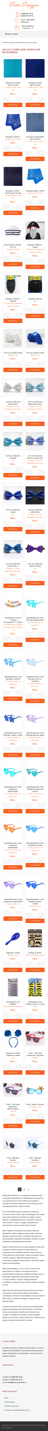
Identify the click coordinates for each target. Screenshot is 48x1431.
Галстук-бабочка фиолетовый (35, 565)
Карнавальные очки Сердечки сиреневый (12, 900)
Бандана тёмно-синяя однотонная (13, 192)
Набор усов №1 (35, 953)
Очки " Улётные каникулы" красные (35, 1054)
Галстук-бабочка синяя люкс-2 (13, 565)
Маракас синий (13, 953)
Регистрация (10, 1402)
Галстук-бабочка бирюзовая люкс (35, 403)
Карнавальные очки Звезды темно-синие (13, 734)
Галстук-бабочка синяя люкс (35, 511)
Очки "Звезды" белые (13, 1159)
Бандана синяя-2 (12, 137)
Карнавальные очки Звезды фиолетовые (35, 734)
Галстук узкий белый (13, 353)
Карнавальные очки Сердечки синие (35, 844)
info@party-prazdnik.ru (17, 1382)
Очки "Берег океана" (35, 1104)
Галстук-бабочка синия (13, 511)
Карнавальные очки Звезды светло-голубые (35, 678)
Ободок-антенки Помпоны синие (13, 1054)
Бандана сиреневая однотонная (35, 138)
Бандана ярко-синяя (35, 191)
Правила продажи (12, 1406)
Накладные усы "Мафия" (13, 1003)
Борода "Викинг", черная (13, 300)
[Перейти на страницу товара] (12, 69)
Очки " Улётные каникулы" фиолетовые (13, 1106)
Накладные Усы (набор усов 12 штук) (35, 1003)
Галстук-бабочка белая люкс (13, 403)
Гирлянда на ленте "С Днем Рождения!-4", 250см (13, 620)
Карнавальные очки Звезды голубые (13, 677)
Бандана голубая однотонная (12, 84)
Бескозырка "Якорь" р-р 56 (13, 246)
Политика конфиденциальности (17, 1410)
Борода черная (35, 299)
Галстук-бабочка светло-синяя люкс (35, 457)
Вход (6, 1398)
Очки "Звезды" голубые (35, 1159)
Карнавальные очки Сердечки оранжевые (13, 845)
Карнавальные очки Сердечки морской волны (35, 789)
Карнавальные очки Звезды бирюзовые (35, 619)
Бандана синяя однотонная (35, 84)
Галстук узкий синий (35, 353)
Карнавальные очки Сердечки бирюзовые (13, 789)
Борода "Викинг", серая (35, 246)
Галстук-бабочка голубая (13, 457)
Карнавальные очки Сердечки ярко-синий (35, 901)
